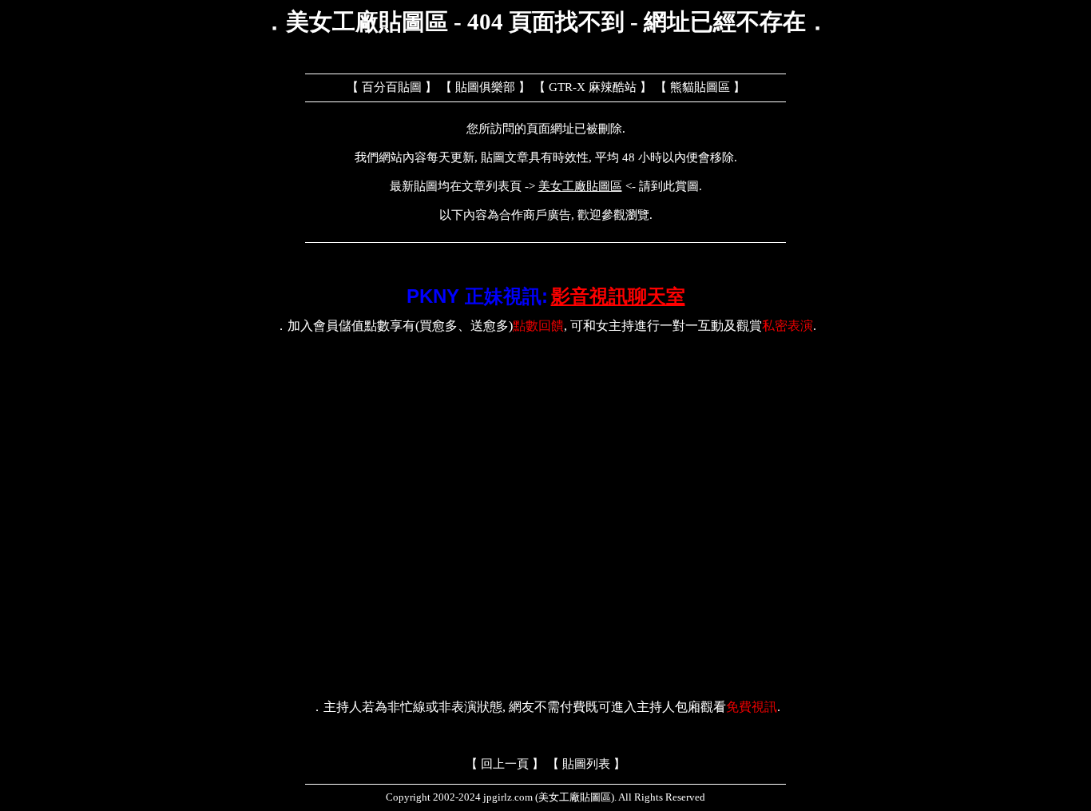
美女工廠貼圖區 (580, 186)
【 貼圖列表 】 (586, 763)
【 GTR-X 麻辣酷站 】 (593, 87)
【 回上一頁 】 (505, 763)
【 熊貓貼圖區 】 (700, 87)
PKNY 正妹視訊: (477, 296)
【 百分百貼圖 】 (392, 87)
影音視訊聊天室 (618, 296)
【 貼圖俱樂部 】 (485, 87)
